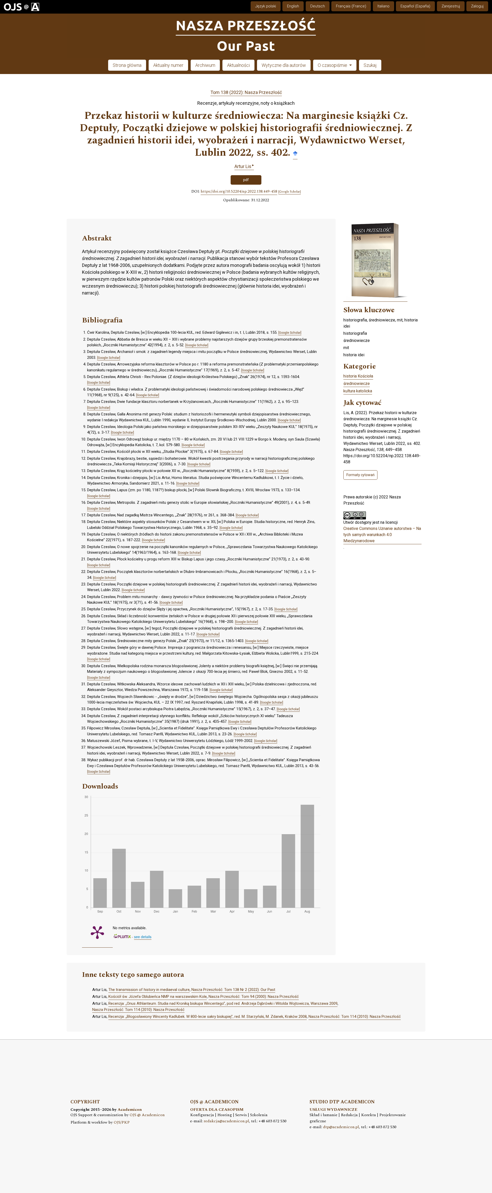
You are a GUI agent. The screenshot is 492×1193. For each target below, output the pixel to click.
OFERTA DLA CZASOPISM (216, 1109)
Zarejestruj (451, 6)
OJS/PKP (122, 1122)
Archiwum (205, 65)
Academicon (130, 1109)
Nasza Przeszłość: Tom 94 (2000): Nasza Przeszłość (254, 996)
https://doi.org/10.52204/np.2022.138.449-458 (239, 191)
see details (142, 936)
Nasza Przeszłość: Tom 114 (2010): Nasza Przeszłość (138, 1009)
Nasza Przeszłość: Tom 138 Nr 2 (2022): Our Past (233, 989)
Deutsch (317, 6)
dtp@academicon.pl (341, 1127)
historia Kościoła (358, 376)
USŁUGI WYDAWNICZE (333, 1109)
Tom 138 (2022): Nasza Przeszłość (246, 92)
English (293, 6)
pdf (246, 180)
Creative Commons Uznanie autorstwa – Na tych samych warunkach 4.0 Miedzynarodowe (382, 534)
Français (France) (351, 6)
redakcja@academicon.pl (226, 1121)
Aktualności (238, 65)
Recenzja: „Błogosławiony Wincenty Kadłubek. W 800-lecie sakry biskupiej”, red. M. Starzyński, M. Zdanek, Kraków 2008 (207, 1016)
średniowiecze (356, 383)
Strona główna (127, 65)
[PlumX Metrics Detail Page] (97, 932)
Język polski (265, 6)
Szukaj (370, 65)
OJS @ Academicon (147, 1115)
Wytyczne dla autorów (284, 65)
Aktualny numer (168, 65)
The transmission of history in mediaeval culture (149, 989)
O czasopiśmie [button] (333, 65)
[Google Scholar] (295, 153)
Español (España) (415, 6)
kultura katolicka (357, 391)
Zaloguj (477, 6)
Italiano (383, 6)
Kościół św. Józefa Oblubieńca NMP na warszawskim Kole (157, 996)
